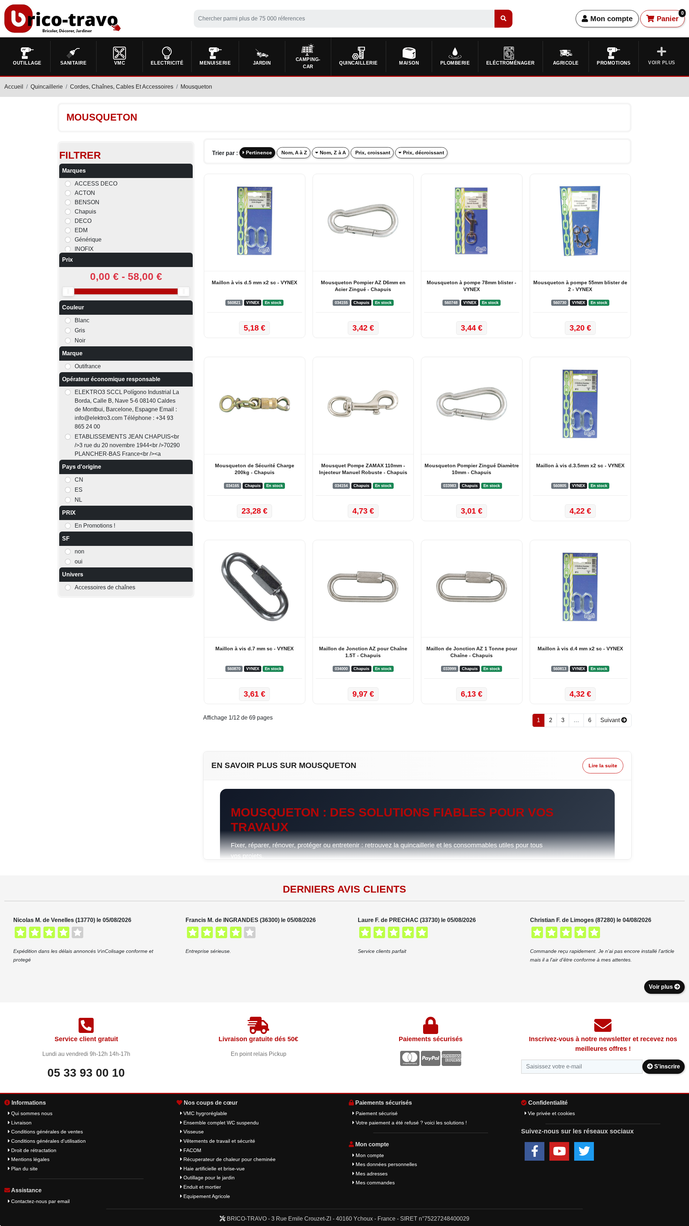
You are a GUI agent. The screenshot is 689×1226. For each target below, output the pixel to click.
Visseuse (193, 1131)
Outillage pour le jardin (208, 1177)
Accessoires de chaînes (105, 587)
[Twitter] (584, 1151)
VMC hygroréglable (204, 1113)
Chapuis (85, 212)
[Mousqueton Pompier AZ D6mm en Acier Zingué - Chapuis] (363, 220)
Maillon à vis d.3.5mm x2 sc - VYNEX (580, 465)
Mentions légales (30, 1159)
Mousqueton (196, 87)
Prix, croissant (372, 152)
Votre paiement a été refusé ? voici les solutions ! (410, 1123)
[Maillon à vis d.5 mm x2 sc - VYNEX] (254, 220)
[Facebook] (534, 1151)
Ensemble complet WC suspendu (220, 1123)
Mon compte (610, 19)
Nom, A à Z (293, 152)
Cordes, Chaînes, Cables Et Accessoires (121, 87)
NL (78, 500)
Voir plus (661, 987)
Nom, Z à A (332, 152)
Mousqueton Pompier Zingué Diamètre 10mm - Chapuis (472, 469)
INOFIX (84, 249)
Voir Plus (661, 62)
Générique (88, 240)
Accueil (13, 87)
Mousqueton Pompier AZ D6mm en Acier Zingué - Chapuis (363, 286)
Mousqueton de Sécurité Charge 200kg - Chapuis (254, 469)
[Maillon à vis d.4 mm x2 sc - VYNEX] (580, 586)
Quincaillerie (47, 87)
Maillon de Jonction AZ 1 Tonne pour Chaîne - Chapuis (471, 652)
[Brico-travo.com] (62, 18)
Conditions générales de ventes (46, 1131)
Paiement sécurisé (376, 1113)
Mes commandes (374, 1182)
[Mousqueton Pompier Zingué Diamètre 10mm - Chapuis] (471, 403)
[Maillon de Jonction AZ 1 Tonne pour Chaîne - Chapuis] (471, 586)
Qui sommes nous (31, 1113)
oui (79, 561)
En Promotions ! (95, 526)
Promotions (614, 63)
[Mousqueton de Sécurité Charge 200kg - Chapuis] (254, 403)
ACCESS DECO (96, 184)
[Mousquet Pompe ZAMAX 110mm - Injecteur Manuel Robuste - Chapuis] (363, 403)
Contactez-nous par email (40, 1201)
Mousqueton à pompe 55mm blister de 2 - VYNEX (580, 286)
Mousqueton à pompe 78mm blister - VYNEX (471, 286)
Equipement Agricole (206, 1196)
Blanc (82, 320)
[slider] (68, 291)
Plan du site (24, 1168)
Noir (80, 340)
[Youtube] (559, 1151)
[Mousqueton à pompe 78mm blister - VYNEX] (471, 220)
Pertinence (258, 152)
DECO (83, 221)
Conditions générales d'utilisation (48, 1141)
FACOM (191, 1150)
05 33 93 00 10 (86, 1072)
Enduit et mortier (201, 1187)
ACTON (85, 193)
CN (79, 480)
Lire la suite (603, 765)
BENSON (87, 202)
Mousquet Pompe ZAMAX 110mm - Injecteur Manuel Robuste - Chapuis (363, 469)
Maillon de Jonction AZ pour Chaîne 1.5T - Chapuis (363, 652)
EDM (81, 230)
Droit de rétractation (33, 1150)
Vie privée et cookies (550, 1113)
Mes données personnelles (385, 1164)
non (79, 551)
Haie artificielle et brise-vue (213, 1168)
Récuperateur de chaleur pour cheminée (229, 1159)
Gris (80, 330)
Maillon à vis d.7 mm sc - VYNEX (254, 648)
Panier (669, 16)
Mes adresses (371, 1173)
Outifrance (88, 366)
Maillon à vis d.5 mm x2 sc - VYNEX (254, 282)
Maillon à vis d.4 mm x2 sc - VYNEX (580, 648)
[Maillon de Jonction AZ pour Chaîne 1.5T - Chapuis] (363, 586)
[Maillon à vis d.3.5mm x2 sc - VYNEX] (580, 403)
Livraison (21, 1123)
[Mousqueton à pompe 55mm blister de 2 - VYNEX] (580, 220)
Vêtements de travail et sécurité (218, 1141)
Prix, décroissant (423, 152)
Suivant (610, 720)
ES (79, 490)
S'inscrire (666, 1066)
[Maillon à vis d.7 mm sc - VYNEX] (254, 586)
